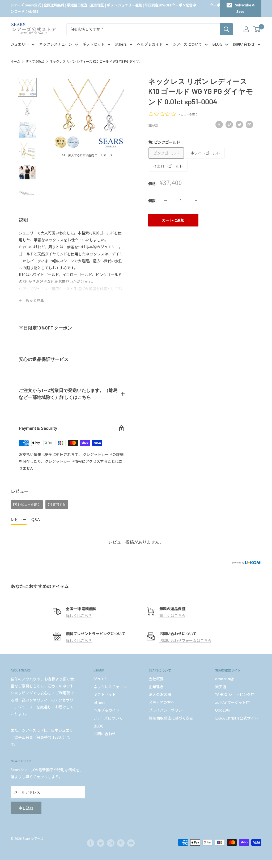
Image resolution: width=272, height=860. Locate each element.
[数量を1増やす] (196, 200)
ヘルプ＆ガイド (150, 44)
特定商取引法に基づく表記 (171, 718)
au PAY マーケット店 (232, 702)
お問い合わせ (243, 44)
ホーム (15, 61)
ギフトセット (93, 44)
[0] (257, 29)
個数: (152, 200)
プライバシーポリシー (167, 710)
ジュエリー (20, 44)
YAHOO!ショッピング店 (234, 694)
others (121, 44)
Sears (153, 125)
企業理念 (156, 686)
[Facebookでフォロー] (90, 843)
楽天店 (220, 686)
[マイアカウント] (246, 29)
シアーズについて (187, 44)
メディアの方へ (162, 702)
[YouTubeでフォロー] (131, 843)
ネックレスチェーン (55, 44)
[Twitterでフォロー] (100, 843)
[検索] (226, 29)
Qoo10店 (223, 710)
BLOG (217, 44)
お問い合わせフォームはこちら (185, 640)
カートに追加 (173, 220)
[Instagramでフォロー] (110, 843)
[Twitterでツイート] (239, 124)
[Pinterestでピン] (229, 124)
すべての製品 (35, 61)
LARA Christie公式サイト (236, 718)
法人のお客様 (160, 694)
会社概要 (156, 678)
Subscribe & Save (244, 8)
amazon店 (224, 678)
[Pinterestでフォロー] (121, 843)
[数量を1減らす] (165, 200)
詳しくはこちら (79, 615)
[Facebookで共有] (219, 124)
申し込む (26, 808)
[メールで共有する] (249, 124)
